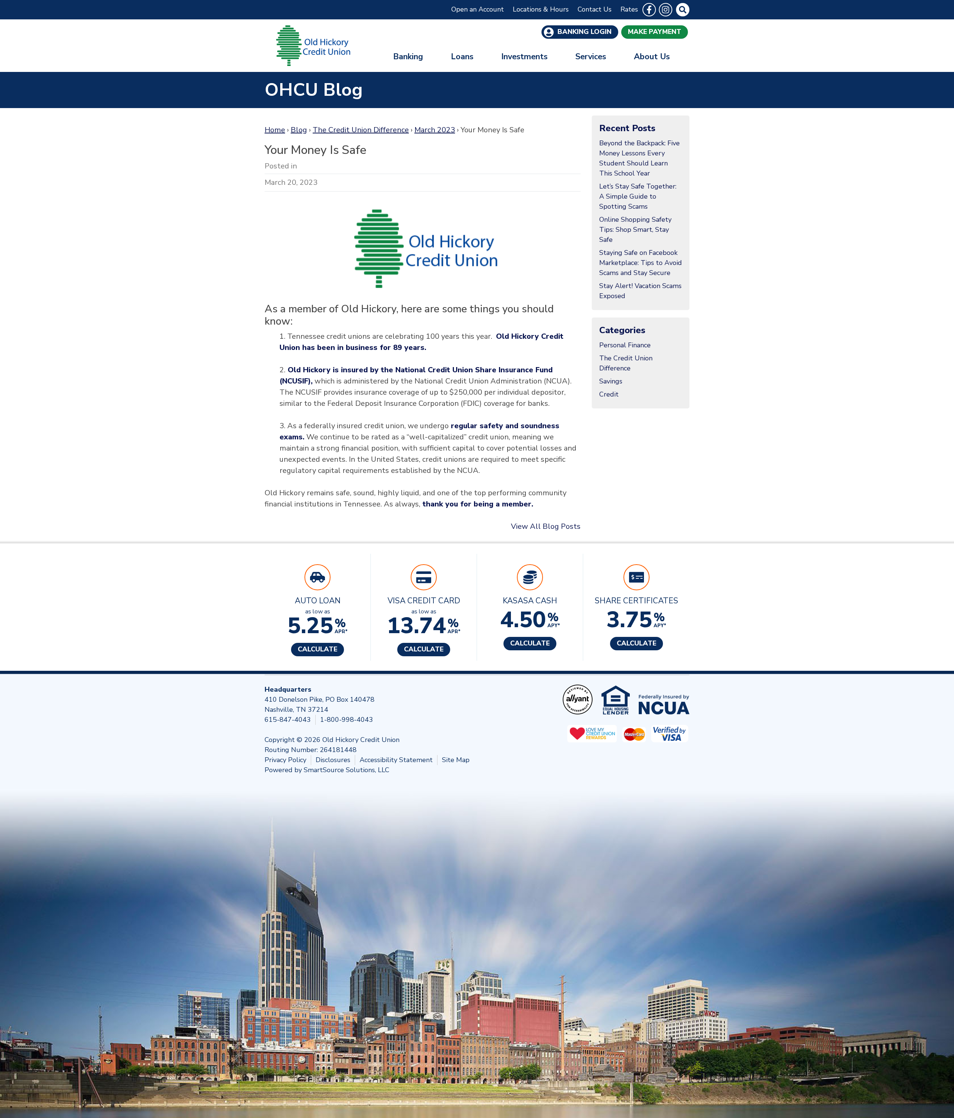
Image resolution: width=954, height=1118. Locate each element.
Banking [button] (408, 56)
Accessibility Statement (396, 759)
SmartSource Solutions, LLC (346, 769)
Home (275, 130)
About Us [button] (652, 56)
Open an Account (477, 9)
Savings (610, 381)
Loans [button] (462, 56)
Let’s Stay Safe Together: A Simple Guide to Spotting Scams (637, 196)
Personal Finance (625, 345)
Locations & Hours (541, 9)
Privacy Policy (285, 759)
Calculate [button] (317, 649)
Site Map (456, 759)
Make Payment (654, 31)
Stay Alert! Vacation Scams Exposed (640, 290)
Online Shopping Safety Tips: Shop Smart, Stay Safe (635, 229)
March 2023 (434, 130)
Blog (299, 130)
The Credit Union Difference (361, 130)
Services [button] (590, 56)
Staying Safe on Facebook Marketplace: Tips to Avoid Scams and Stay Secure (640, 262)
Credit (609, 394)
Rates (629, 9)
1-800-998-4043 (346, 719)
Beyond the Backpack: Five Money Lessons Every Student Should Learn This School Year (639, 158)
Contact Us (595, 9)
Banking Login (584, 31)
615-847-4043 (288, 719)
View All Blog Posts (546, 526)
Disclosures (333, 759)
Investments (524, 56)
